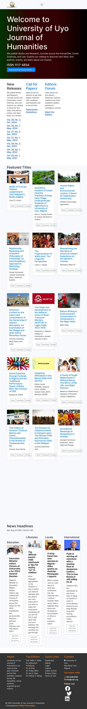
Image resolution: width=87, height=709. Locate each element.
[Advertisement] (43, 492)
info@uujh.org (72, 679)
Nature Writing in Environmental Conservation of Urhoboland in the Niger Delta (68, 316)
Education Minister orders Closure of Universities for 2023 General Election (14, 567)
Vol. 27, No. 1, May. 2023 (13, 139)
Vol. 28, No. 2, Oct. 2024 (14, 121)
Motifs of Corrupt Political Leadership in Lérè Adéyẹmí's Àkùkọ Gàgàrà (17, 191)
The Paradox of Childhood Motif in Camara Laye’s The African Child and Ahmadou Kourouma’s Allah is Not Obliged (43, 436)
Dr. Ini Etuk (30, 668)
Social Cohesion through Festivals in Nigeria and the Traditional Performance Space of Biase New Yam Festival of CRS (18, 382)
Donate (27, 206)
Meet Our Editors (50, 113)
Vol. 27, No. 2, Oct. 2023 (14, 133)
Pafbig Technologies (27, 706)
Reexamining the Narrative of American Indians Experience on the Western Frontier (69, 255)
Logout (48, 668)
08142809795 (72, 677)
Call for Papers (31, 86)
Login (47, 666)
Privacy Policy (50, 673)
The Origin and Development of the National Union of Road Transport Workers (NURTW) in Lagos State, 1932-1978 (43, 317)
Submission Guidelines (32, 110)
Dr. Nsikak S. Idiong (34, 676)
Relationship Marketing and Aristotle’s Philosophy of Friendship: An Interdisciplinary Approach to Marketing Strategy (17, 258)
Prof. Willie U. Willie (33, 660)
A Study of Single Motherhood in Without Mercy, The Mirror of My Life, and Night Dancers (68, 381)
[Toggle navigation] (42, 4)
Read (13, 206)
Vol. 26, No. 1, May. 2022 (13, 150)
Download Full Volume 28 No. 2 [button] (21, 70)
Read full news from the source (15, 638)
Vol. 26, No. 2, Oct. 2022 (14, 144)
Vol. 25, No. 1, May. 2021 (13, 156)
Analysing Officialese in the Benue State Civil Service (43, 377)
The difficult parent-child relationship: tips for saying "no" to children (33, 562)
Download (20, 206)
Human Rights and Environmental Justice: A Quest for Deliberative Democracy (68, 192)
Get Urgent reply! (72, 672)
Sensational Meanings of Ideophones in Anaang (67, 433)
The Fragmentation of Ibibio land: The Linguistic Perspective (43, 256)
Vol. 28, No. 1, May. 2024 (14, 127)
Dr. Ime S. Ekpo (32, 673)
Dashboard (49, 660)
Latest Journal (51, 671)
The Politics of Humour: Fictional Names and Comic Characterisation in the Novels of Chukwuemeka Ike (18, 437)
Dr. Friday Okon (32, 671)
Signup (48, 663)
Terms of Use (50, 676)
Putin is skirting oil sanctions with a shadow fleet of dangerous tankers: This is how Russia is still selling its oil (72, 567)
